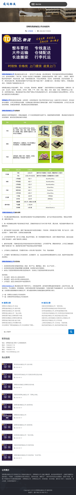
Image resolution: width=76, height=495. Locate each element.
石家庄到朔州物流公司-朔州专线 (24, 445)
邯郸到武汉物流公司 (20, 415)
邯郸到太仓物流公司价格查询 (16, 294)
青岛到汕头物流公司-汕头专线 (23, 364)
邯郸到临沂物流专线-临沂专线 (11, 320)
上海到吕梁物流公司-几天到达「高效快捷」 (55, 323)
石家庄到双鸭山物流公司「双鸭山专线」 (26, 395)
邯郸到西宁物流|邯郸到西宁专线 (12, 315)
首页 (34, 16)
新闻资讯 (40, 16)
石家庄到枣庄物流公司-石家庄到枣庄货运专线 (28, 374)
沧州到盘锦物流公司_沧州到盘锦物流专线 (54, 311)
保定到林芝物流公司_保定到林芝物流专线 (54, 325)
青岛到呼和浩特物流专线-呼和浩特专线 (54, 308)
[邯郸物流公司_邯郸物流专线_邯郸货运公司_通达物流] (9, 4)
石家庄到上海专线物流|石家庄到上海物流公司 (56, 318)
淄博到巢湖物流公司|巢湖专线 (23, 405)
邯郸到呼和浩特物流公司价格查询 (17, 297)
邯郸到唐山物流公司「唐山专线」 (12, 313)
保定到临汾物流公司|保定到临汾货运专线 (54, 315)
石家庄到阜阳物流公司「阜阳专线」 (53, 306)
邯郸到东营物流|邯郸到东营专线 (24, 384)
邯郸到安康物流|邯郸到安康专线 (12, 318)
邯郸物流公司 (6, 100)
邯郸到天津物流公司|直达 (10, 306)
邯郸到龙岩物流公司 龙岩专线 (11, 311)
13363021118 (10, 347)
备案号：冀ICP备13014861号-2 (38, 492)
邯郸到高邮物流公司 (8, 74)
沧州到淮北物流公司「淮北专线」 (24, 435)
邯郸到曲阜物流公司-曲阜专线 (11, 308)
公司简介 (5, 470)
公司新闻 (47, 16)
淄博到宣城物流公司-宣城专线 (23, 425)
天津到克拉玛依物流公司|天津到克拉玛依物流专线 (57, 313)
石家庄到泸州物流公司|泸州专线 (52, 320)
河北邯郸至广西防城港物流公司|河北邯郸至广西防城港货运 (20, 325)
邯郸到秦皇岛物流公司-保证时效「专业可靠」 (28, 455)
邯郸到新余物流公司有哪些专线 (11, 323)
